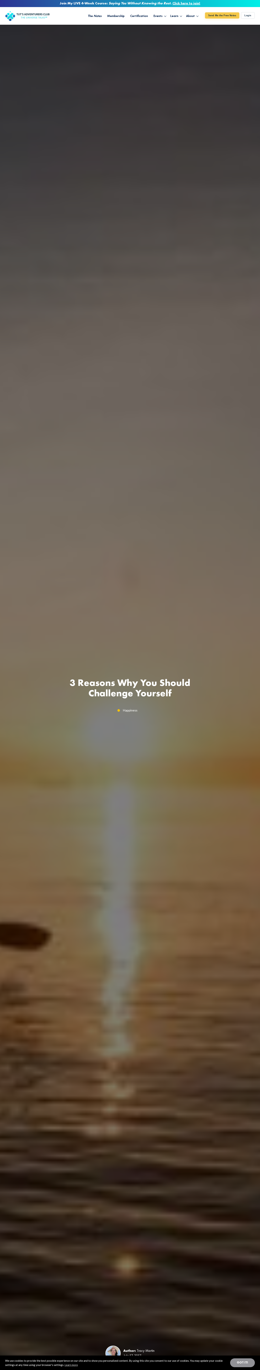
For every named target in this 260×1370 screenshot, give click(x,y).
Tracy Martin (146, 1351)
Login (247, 15)
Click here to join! (186, 3)
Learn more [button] (71, 1364)
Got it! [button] (242, 1362)
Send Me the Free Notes (222, 15)
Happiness (130, 710)
